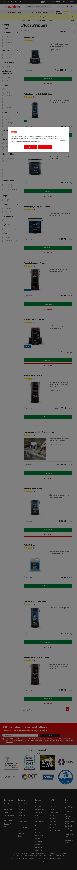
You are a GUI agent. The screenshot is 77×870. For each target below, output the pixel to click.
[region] (38, 139)
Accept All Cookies (45, 147)
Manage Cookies (30, 147)
